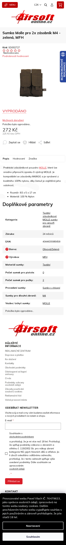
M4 (44, 295)
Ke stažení (10, 359)
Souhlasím (33, 536)
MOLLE (43, 167)
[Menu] (10, 5)
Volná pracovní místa (16, 400)
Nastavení (33, 525)
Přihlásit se (14, 481)
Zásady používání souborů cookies (14, 390)
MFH (45, 257)
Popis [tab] (6, 158)
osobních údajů (17, 468)
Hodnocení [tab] (19, 158)
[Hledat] (45, 5)
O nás (8, 378)
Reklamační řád (13, 395)
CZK (36, 4)
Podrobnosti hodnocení (16, 56)
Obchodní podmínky (15, 367)
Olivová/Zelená (51, 249)
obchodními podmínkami (21, 436)
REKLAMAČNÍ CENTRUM (18, 351)
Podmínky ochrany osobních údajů (14, 383)
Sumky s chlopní (51, 287)
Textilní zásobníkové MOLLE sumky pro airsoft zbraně (50, 219)
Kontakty (9, 363)
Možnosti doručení (13, 120)
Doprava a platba (14, 355)
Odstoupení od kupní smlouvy (16, 372)
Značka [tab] (33, 158)
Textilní (46, 264)
